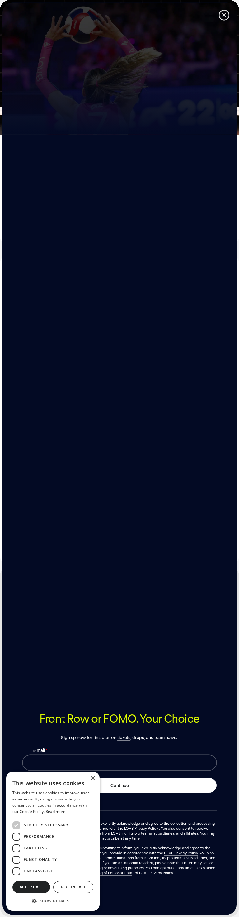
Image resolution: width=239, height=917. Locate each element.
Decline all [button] (73, 887)
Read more (56, 811)
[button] (52, 901)
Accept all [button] (31, 887)
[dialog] (53, 841)
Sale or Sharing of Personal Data (104, 872)
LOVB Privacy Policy (141, 828)
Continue (119, 785)
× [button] (92, 778)
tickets (123, 737)
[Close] (224, 15)
